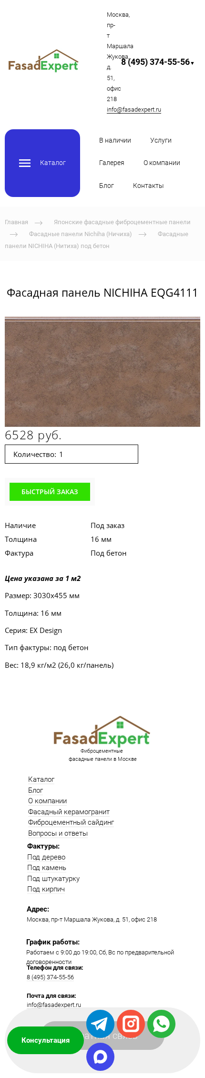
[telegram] (100, 1024)
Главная (16, 222)
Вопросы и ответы (58, 833)
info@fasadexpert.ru (134, 109)
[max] (100, 1057)
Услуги (161, 140)
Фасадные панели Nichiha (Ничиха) (80, 234)
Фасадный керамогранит (69, 812)
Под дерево (46, 857)
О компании (162, 162)
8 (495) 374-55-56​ (158, 62)
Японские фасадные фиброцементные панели (122, 222)
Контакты (148, 185)
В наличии (115, 140)
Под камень (46, 867)
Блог (106, 185)
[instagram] (131, 1024)
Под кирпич (46, 889)
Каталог (41, 779)
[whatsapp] (161, 1024)
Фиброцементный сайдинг (71, 822)
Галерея (111, 162)
